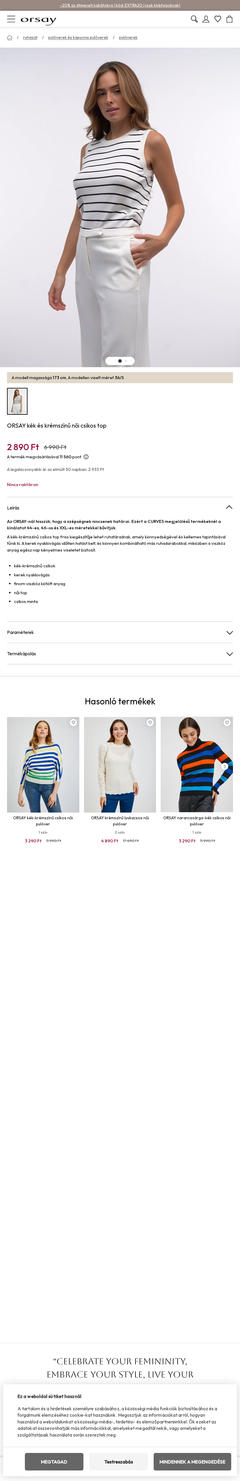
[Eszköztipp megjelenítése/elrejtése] (86, 457)
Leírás (13, 508)
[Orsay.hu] (38, 19)
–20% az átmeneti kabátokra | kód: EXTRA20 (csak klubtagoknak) (120, 5)
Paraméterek (20, 632)
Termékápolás (21, 653)
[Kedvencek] (217, 19)
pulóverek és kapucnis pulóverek (78, 37)
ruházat (30, 37)
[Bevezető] (9, 37)
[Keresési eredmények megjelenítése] (194, 19)
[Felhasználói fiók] (206, 19)
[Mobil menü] (11, 19)
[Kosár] (229, 19)
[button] (120, 361)
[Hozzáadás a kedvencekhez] (73, 722)
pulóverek (128, 37)
